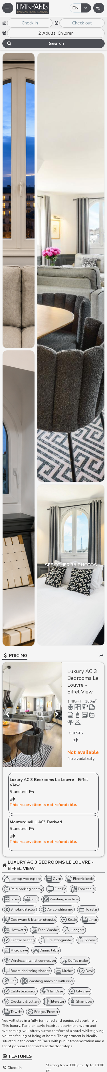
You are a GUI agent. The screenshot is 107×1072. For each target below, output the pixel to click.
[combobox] (80, 8)
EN (75, 8)
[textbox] (30, 23)
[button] (7, 8)
